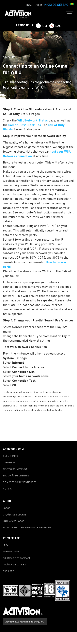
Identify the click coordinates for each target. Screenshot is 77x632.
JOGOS (6, 508)
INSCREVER (34, 5)
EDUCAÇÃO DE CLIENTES (16, 476)
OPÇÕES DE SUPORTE (14, 515)
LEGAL (6, 545)
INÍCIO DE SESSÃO (56, 5)
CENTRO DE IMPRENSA (15, 469)
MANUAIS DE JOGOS (13, 521)
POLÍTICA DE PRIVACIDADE (17, 558)
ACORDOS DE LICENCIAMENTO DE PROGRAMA (27, 528)
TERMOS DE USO (12, 552)
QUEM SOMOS (10, 456)
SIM (44, 26)
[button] (72, 4)
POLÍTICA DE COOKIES (14, 565)
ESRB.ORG (8, 571)
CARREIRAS (9, 463)
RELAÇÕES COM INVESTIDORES (20, 482)
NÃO (58, 26)
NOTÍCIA (7, 489)
